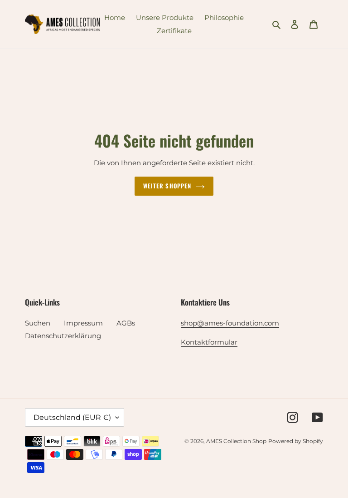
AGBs (125, 323)
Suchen (37, 323)
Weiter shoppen (167, 185)
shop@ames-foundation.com (230, 323)
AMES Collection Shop (236, 441)
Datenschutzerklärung (63, 335)
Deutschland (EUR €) (72, 417)
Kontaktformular (209, 342)
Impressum (83, 323)
